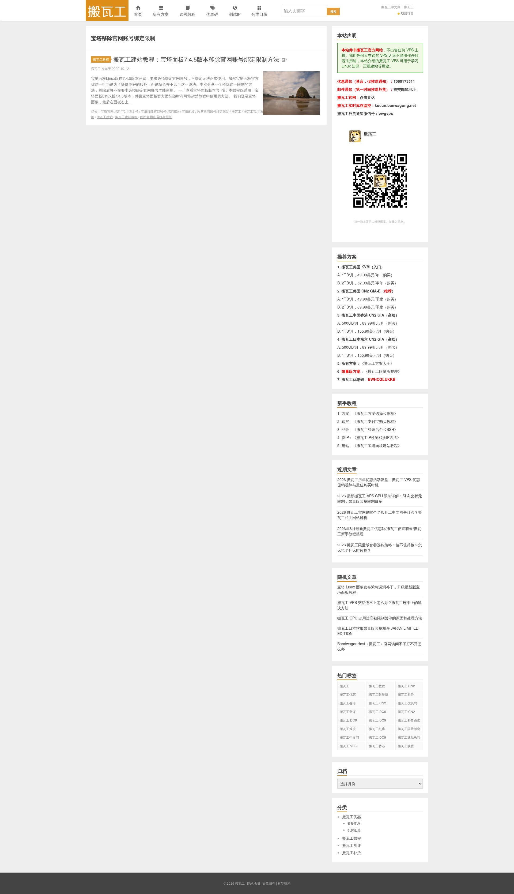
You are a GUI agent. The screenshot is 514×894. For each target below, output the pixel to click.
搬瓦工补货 (406, 694)
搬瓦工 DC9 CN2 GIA (377, 721)
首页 (138, 14)
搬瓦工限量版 (378, 694)
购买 (387, 274)
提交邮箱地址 (405, 89)
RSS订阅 (407, 13)
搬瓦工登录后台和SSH (375, 429)
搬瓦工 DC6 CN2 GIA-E (377, 712)
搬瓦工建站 (105, 116)
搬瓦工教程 (101, 59)
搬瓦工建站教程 (126, 116)
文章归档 (268, 883)
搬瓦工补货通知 (409, 720)
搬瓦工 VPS (348, 745)
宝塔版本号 (130, 111)
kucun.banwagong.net (395, 105)
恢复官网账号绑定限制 (213, 111)
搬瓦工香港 (348, 703)
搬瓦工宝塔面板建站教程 (377, 445)
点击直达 (367, 97)
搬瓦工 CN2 (406, 711)
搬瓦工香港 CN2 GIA (377, 746)
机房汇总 (353, 830)
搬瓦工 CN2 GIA (406, 686)
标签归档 (284, 883)
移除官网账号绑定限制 (156, 116)
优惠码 (212, 14)
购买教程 (187, 14)
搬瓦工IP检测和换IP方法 (376, 437)
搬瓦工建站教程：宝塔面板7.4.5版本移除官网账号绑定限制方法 (196, 59)
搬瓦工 (107, 10)
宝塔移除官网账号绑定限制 (160, 111)
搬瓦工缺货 (406, 745)
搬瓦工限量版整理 (383, 371)
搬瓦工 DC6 (348, 720)
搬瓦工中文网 (390, 7)
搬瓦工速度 (348, 728)
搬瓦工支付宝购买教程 (375, 421)
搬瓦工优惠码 (407, 703)
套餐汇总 (353, 823)
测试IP (235, 14)
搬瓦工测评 (348, 711)
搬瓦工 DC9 (377, 737)
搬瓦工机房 (377, 728)
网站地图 (253, 883)
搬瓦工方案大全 (377, 363)
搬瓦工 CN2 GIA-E (377, 704)
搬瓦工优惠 (348, 694)
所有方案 (161, 14)
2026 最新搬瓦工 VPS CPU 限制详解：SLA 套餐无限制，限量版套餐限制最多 (379, 498)
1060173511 (404, 81)
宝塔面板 (188, 111)
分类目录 (259, 14)
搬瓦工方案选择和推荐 (375, 413)
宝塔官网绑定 (110, 111)
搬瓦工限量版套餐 (409, 729)
